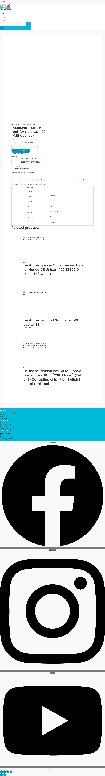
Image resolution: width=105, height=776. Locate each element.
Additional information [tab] (22, 168)
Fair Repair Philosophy (8, 413)
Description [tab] (18, 166)
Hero (12, 124)
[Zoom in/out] (1, 771)
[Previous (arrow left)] (1, 774)
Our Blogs (3, 419)
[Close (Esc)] (11, 771)
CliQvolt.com (68, 769)
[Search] (2, 28)
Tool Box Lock (31, 124)
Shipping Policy (5, 429)
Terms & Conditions (7, 425)
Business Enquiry (6, 437)
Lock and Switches (20, 124)
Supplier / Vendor (6, 439)
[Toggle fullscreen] (4, 771)
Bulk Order (4, 435)
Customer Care (5, 433)
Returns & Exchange (7, 427)
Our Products (5, 415)
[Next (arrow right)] (4, 774)
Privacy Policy (5, 423)
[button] (4, 20)
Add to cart (22, 151)
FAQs (2, 417)
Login (2, 13)
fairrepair (2, 1)
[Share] (7, 771)
